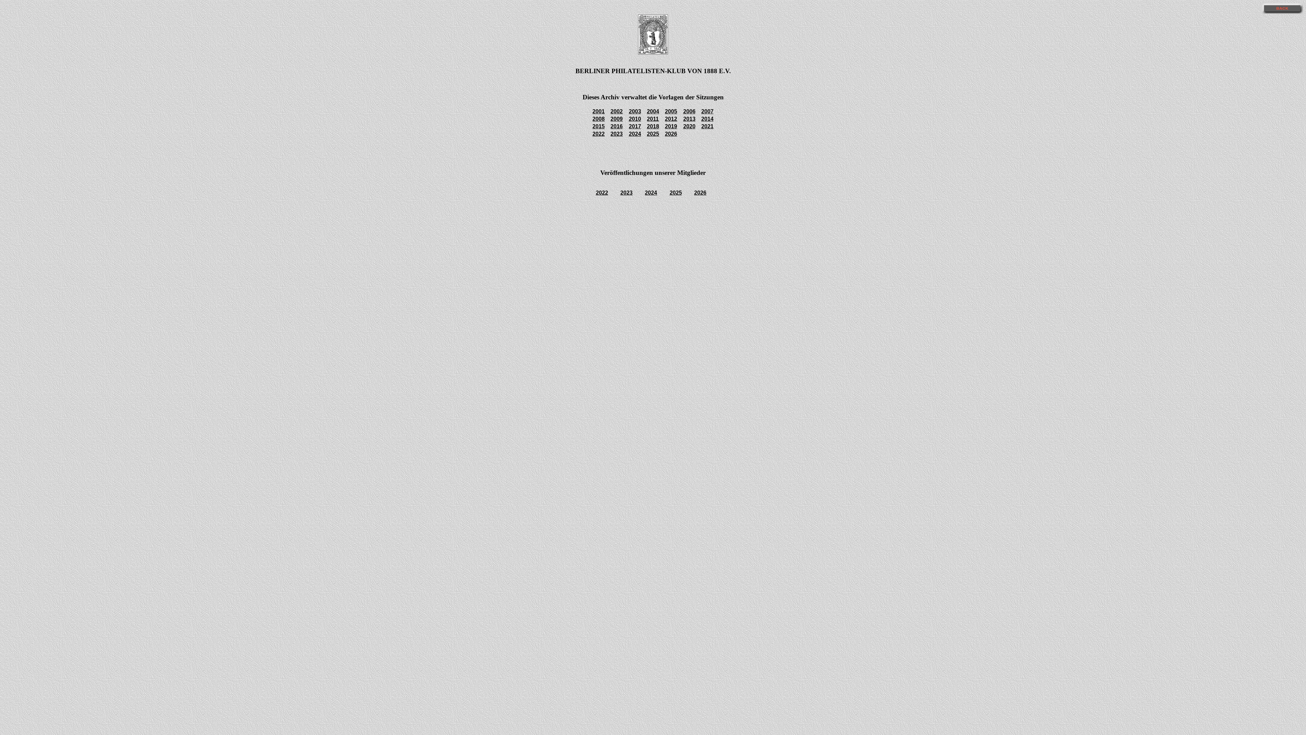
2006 (689, 111)
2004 (653, 111)
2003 (635, 111)
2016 (616, 126)
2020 (689, 126)
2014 (707, 119)
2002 (616, 111)
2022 (598, 134)
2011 (653, 119)
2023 (616, 134)
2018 (653, 126)
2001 (598, 111)
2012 (671, 119)
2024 (635, 134)
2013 (689, 119)
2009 (616, 119)
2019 (671, 126)
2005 (671, 111)
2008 (598, 119)
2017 (635, 126)
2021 (707, 126)
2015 (598, 126)
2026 (671, 134)
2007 (707, 111)
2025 (653, 134)
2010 (635, 119)
